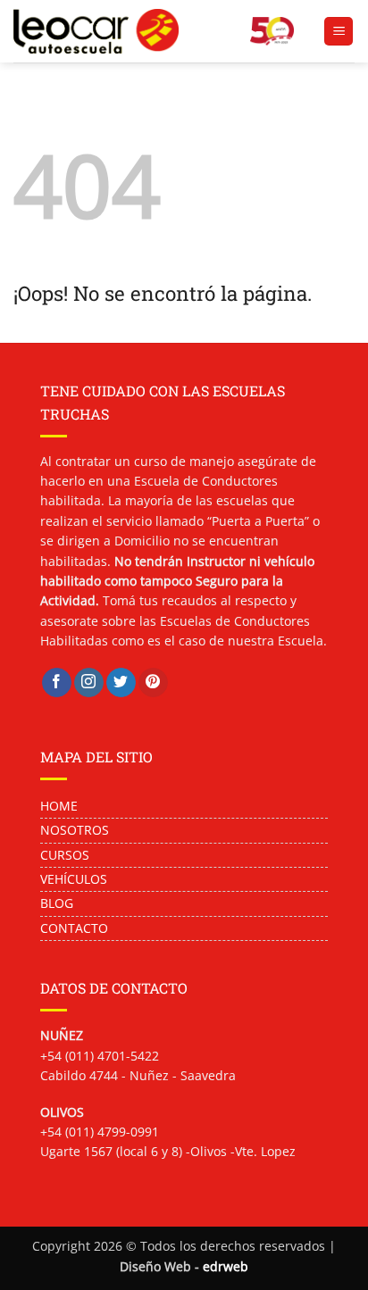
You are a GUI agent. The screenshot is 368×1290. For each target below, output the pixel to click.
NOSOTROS (76, 829)
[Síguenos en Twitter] (121, 683)
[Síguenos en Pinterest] (153, 683)
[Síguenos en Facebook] (56, 683)
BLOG (56, 903)
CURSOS (64, 854)
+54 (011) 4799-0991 (99, 1131)
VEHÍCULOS (73, 878)
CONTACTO (74, 928)
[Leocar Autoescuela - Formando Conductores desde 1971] (125, 31)
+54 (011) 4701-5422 (99, 1055)
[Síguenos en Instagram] (89, 683)
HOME (59, 805)
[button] (338, 31)
